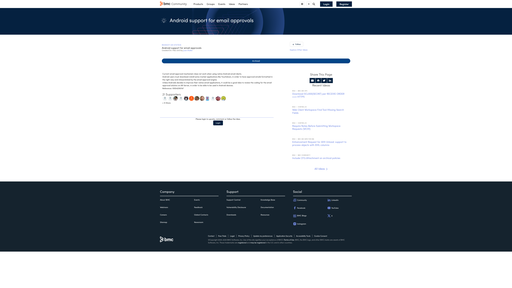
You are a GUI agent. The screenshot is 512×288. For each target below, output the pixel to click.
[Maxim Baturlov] (218, 98)
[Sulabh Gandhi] (186, 98)
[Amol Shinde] (180, 98)
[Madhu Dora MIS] (191, 98)
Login (218, 122)
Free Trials (222, 236)
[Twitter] (324, 80)
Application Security (284, 236)
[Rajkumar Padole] (164, 98)
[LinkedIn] (330, 80)
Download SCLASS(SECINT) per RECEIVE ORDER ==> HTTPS (318, 95)
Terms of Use (289, 240)
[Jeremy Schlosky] (207, 98)
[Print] (318, 80)
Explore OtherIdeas (298, 49)
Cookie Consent (320, 236)
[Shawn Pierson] (202, 98)
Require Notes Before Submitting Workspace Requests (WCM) (316, 127)
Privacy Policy (243, 236)
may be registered (257, 242)
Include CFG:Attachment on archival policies (316, 158)
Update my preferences (263, 236)
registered (242, 242)
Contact (211, 236)
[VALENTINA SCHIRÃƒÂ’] (223, 98)
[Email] (312, 80)
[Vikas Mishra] (175, 98)
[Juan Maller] (212, 98)
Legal (232, 236)
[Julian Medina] (170, 98)
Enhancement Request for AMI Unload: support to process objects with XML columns (319, 143)
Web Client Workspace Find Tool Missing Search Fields (318, 111)
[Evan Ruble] (196, 98)
